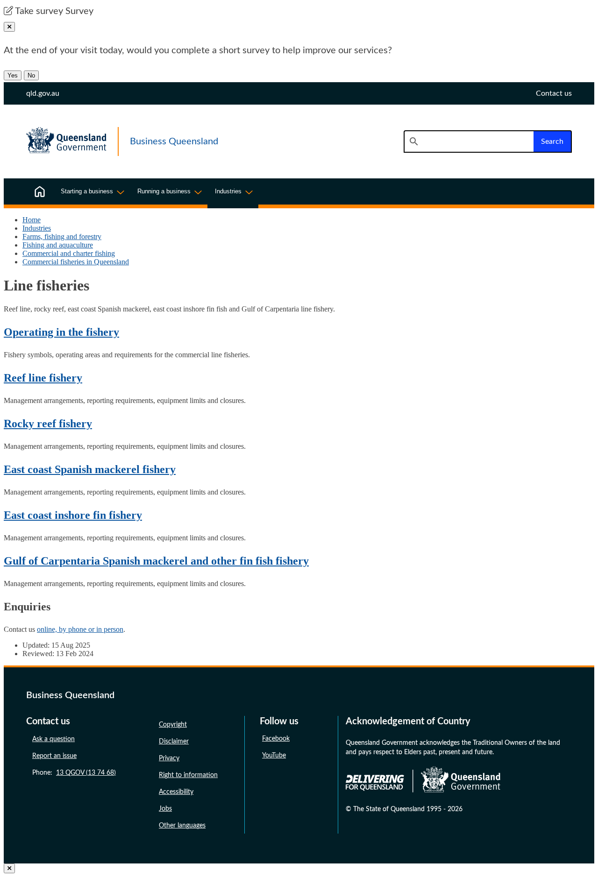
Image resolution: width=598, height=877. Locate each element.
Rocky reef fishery (48, 423)
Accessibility (176, 792)
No (31, 75)
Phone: (74, 773)
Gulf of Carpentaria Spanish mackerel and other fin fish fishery (156, 561)
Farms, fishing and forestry (61, 236)
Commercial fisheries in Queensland (75, 262)
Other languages (182, 825)
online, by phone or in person (80, 629)
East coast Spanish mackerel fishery (90, 469)
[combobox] (469, 141)
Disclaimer (174, 741)
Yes (12, 75)
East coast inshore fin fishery (73, 515)
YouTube (274, 755)
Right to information (188, 775)
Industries (36, 228)
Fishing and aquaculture (57, 245)
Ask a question (53, 739)
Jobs (165, 809)
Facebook (276, 739)
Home (31, 220)
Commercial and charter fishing (68, 253)
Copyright (173, 724)
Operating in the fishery (61, 332)
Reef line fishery (43, 378)
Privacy (169, 758)
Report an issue (54, 756)
